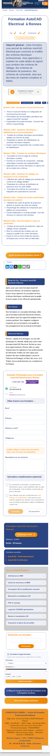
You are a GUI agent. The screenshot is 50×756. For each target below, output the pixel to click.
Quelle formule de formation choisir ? (25, 255)
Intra (8, 676)
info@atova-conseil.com (17, 395)
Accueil (5, 10)
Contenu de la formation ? (13, 102)
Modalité (8, 674)
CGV (24, 738)
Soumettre (15, 511)
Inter (14, 676)
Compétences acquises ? (27, 102)
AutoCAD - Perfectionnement (21, 557)
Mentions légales (13, 738)
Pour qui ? (37, 102)
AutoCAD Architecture (18, 560)
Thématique (9, 660)
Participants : (10, 666)
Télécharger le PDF (26, 534)
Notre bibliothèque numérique (26, 701)
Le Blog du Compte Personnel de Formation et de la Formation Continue (26, 692)
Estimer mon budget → (26, 681)
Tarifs (44, 102)
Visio (19, 676)
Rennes (11, 10)
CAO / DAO (19, 10)
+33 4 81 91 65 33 (15, 389)
